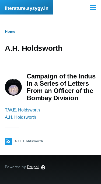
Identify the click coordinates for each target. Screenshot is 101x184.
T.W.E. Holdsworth (22, 110)
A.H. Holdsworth (20, 117)
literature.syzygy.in (26, 8)
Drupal (33, 167)
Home (10, 31)
